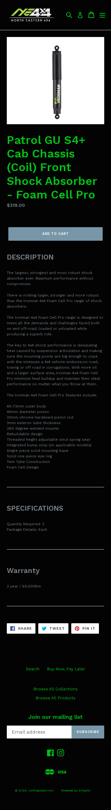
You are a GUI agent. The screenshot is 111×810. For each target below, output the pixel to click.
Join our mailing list (55, 717)
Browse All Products (55, 698)
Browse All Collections (55, 689)
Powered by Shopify (75, 790)
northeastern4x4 (41, 790)
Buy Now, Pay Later (66, 669)
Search (32, 669)
